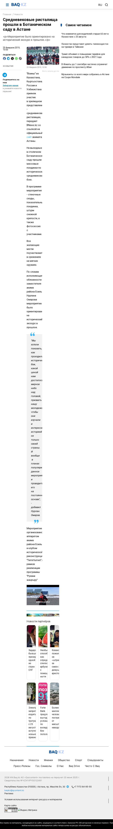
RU (100, 5)
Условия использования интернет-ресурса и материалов (33, 799)
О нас (60, 765)
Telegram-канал (10, 85)
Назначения (17, 760)
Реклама (8, 793)
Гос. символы (43, 765)
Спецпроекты (95, 760)
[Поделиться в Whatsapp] (16, 58)
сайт (29, 136)
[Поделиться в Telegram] (8, 58)
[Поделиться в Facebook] (4, 58)
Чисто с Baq (92, 765)
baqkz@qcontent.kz (14, 790)
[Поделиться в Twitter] (12, 58)
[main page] (53, 5)
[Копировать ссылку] (20, 58)
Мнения (48, 760)
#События (8, 66)
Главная (7, 14)
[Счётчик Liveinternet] (10, 810)
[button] (56, 595)
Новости (18, 14)
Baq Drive (74, 765)
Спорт (78, 760)
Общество (64, 760)
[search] (106, 4)
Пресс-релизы (22, 765)
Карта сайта (10, 805)
